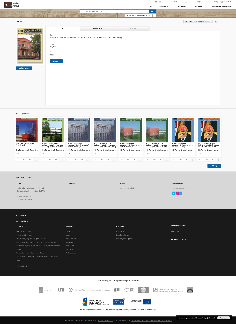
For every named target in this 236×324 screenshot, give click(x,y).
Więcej (214, 166)
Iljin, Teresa (54, 47)
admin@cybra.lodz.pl (128, 188)
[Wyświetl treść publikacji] (30, 159)
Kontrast (174, 2)
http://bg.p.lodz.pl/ (179, 188)
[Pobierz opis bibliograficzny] (24, 159)
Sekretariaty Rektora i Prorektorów (25, 144)
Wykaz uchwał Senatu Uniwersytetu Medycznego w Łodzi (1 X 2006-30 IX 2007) (52, 145)
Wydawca (69, 249)
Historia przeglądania (221, 6)
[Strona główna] (151, 5)
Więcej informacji (209, 318)
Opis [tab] (62, 28)
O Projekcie (164, 6)
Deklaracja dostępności (124, 239)
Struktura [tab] (132, 28)
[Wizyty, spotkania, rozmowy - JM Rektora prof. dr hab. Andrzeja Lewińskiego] (131, 130)
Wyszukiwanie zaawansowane (138, 15)
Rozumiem (223, 318)
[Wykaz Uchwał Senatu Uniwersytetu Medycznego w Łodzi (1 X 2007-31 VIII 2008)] (209, 130)
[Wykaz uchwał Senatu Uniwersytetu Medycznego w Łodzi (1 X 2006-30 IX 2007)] (53, 130)
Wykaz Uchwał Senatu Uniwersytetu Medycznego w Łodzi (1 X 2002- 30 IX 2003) (105, 145)
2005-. (52, 54)
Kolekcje (182, 6)
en (160, 2)
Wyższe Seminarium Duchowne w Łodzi (30, 253)
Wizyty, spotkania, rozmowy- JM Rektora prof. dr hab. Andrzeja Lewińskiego (78, 145)
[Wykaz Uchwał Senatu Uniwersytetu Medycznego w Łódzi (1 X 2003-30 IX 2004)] (157, 130)
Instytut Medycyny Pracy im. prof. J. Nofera (31, 239)
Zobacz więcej (21, 266)
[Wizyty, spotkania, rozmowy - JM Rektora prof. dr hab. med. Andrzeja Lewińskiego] (30, 46)
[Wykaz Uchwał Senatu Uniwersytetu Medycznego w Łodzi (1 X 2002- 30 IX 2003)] (105, 130)
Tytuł (68, 231)
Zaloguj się (200, 2)
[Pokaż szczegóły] (35, 159)
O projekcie (120, 231)
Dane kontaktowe (122, 235)
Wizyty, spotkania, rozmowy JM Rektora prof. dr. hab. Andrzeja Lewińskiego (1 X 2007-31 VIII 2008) (182, 145)
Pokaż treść (24, 68)
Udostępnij (186, 2)
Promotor (69, 242)
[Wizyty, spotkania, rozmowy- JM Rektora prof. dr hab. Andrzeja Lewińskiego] (79, 130)
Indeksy (198, 6)
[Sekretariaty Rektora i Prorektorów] (27, 130)
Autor (68, 235)
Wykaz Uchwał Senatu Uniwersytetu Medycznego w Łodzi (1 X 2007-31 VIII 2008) (208, 145)
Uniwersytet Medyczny (24, 235)
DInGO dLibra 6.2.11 (105, 320)
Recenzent (70, 246)
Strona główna (22, 221)
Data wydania (71, 253)
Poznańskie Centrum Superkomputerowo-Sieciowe (151, 320)
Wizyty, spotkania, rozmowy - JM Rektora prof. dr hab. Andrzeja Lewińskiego (131, 145)
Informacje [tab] (97, 28)
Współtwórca (71, 239)
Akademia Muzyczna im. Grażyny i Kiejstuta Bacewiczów (36, 242)
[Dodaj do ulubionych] (216, 21)
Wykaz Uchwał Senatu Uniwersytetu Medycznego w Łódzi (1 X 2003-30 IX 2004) (156, 145)
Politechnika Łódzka (23, 231)
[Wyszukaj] (152, 11)
